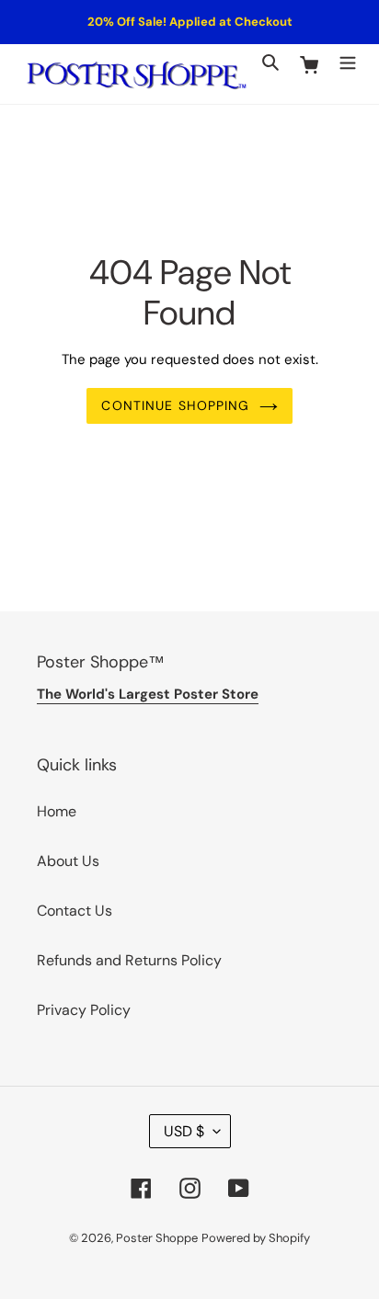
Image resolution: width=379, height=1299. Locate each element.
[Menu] (347, 61)
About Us (68, 861)
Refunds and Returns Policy (129, 960)
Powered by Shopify (255, 1238)
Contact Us (74, 910)
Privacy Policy (84, 1010)
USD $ (184, 1131)
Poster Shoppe (157, 1238)
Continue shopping (175, 405)
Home (56, 811)
